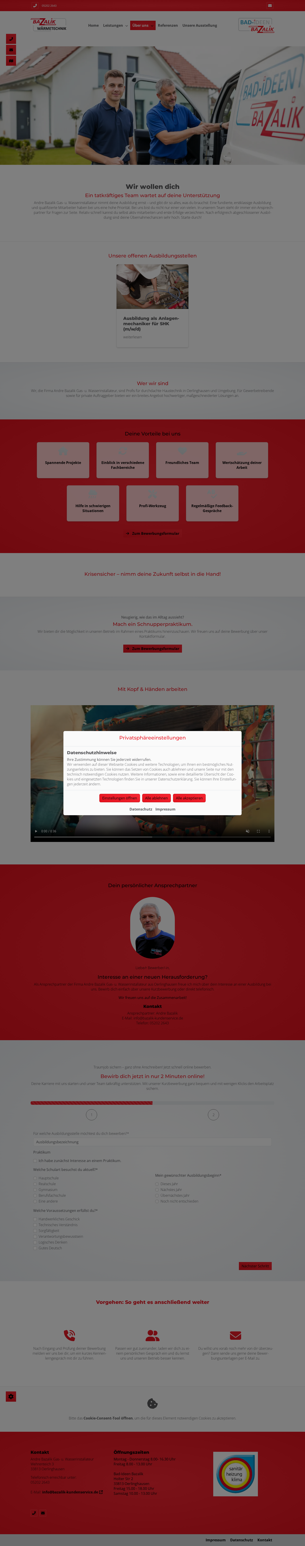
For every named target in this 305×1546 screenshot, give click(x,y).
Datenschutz (141, 809)
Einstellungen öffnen (119, 798)
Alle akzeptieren (189, 798)
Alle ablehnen (156, 798)
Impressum (165, 809)
